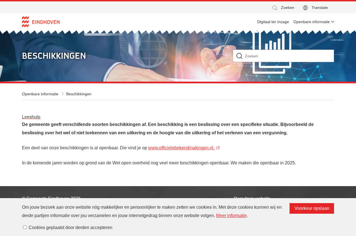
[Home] (41, 21)
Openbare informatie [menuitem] (311, 22)
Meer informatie (231, 215)
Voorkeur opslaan (312, 208)
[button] (282, 7)
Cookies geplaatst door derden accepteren (70, 227)
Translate (320, 7)
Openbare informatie (40, 94)
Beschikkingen (79, 94)
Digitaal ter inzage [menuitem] (273, 22)
